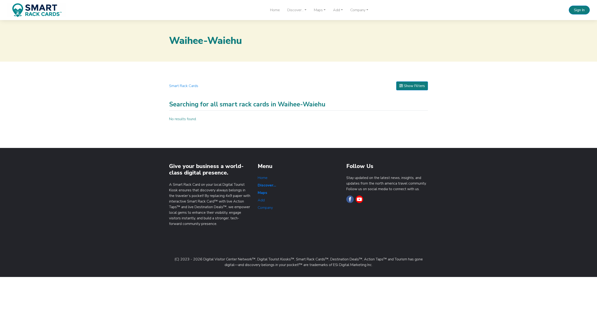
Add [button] (336, 10)
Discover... (267, 185)
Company (265, 207)
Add (261, 200)
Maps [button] (318, 10)
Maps (262, 192)
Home (275, 10)
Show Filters (414, 85)
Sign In (579, 10)
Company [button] (357, 10)
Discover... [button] (295, 10)
